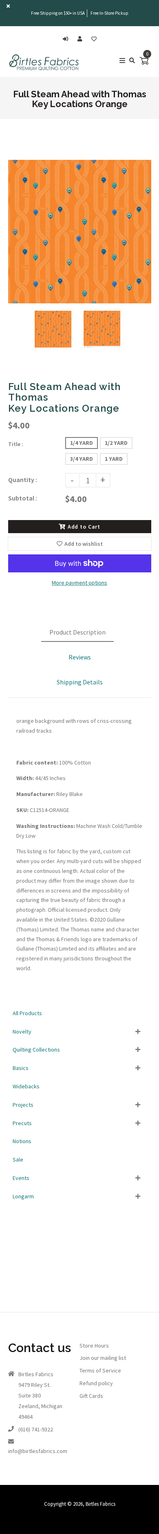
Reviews (79, 657)
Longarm (23, 1196)
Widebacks (26, 1086)
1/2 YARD (116, 442)
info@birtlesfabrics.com (37, 1451)
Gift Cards (91, 1395)
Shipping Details (80, 682)
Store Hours (94, 1345)
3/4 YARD (81, 458)
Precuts (22, 1123)
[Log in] (67, 39)
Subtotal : (22, 498)
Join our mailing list (103, 1357)
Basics (21, 1068)
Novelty (22, 1031)
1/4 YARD (81, 442)
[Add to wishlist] (94, 39)
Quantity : (22, 479)
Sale (18, 1159)
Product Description (77, 632)
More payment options (79, 582)
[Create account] (81, 39)
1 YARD (114, 458)
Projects (23, 1104)
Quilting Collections (36, 1049)
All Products (27, 1013)
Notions (22, 1141)
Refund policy (96, 1383)
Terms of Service (100, 1370)
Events (21, 1178)
